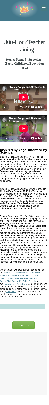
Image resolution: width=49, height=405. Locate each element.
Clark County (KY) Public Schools (21, 281)
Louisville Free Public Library (16, 284)
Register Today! (23, 325)
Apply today (11, 292)
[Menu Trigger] (44, 8)
